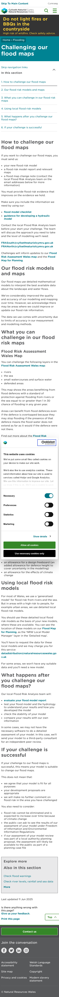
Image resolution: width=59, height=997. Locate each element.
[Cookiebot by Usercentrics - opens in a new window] (47, 442)
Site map (7, 971)
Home (6, 39)
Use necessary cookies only (29, 553)
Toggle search (46, 11)
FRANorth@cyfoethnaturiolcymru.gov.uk (27, 246)
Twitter (11, 950)
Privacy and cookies (14, 977)
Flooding (18, 39)
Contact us (29, 931)
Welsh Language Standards (39, 964)
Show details (40, 536)
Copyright (35, 971)
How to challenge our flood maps (24, 81)
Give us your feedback (15, 913)
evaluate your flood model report (25, 700)
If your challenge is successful (23, 127)
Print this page (10, 918)
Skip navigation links (14, 67)
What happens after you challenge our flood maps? (26, 118)
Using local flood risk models (22, 108)
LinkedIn (18, 950)
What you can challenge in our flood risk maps (28, 99)
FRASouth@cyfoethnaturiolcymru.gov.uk (27, 242)
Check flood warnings (17, 876)
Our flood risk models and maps (24, 89)
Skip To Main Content (14, 3)
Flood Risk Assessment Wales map (23, 365)
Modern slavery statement (39, 979)
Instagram (26, 950)
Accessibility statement (9, 964)
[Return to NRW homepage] (17, 11)
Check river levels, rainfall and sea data (28, 881)
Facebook (4, 950)
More (7, 886)
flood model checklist (17, 211)
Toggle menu (55, 11)
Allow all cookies (29, 545)
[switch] (49, 505)
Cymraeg (53, 3)
